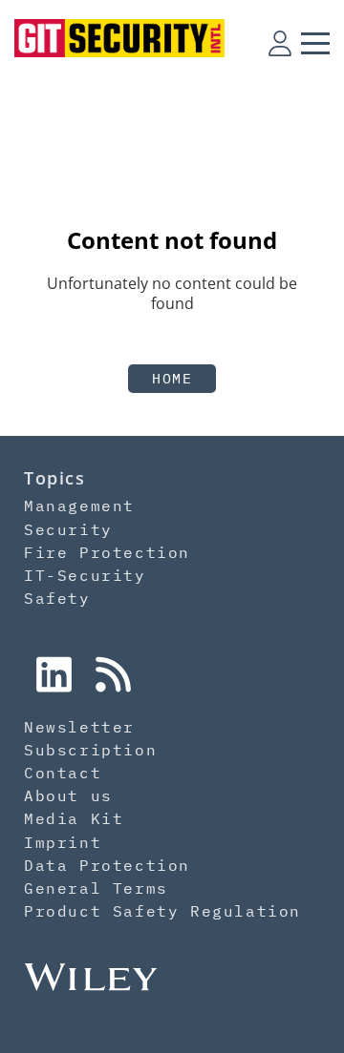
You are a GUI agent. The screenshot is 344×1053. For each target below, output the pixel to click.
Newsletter (79, 726)
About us (68, 795)
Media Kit (73, 818)
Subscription (90, 749)
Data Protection (107, 865)
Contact (62, 772)
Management (79, 505)
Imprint (62, 842)
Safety (57, 598)
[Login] (280, 43)
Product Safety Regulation (162, 910)
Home (172, 378)
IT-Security (85, 575)
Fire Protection (107, 552)
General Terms (96, 888)
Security (68, 529)
